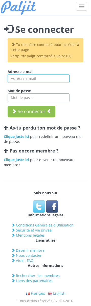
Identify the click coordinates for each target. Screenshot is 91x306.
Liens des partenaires (34, 280)
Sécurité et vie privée (33, 230)
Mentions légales (30, 235)
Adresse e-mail (20, 71)
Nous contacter (28, 255)
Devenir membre (29, 250)
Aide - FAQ (24, 260)
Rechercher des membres (37, 275)
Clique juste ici (16, 136)
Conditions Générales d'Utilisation (44, 225)
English (58, 293)
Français (37, 293)
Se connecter (31, 111)
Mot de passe (19, 90)
